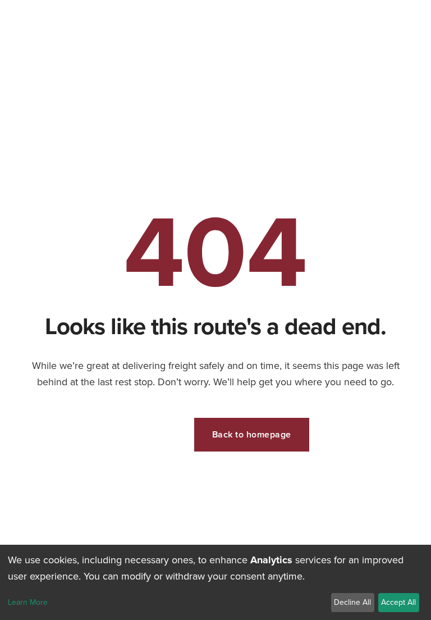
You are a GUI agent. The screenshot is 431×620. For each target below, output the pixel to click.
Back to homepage (251, 434)
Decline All (352, 602)
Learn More (28, 603)
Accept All (398, 602)
